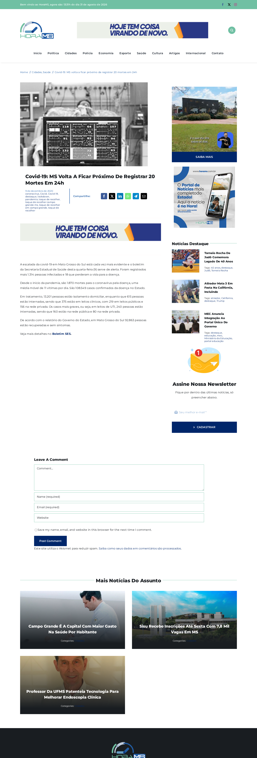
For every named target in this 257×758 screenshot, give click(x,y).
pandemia (31, 199)
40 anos (215, 267)
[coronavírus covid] (84, 83)
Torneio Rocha (219, 270)
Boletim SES (61, 333)
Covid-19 (53, 193)
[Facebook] (104, 196)
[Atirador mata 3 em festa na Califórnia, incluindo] (185, 282)
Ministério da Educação (218, 338)
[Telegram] (136, 196)
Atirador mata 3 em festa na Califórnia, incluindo (218, 288)
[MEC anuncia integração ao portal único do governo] (185, 312)
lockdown (43, 196)
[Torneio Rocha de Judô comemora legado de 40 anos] (185, 251)
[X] (112, 196)
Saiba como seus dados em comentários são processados (140, 548)
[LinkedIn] (120, 196)
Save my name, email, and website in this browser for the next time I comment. (95, 529)
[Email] (144, 196)
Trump (220, 300)
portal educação (214, 341)
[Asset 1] (37, 22)
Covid (43, 193)
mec (219, 335)
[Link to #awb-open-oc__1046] (231, 30)
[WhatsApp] (128, 196)
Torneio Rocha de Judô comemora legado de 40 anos (218, 257)
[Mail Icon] (128, 743)
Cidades (79, 640)
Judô (207, 270)
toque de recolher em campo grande (42, 206)
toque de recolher (49, 199)
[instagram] (235, 4)
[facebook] (222, 4)
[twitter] (229, 4)
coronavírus (32, 193)
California (227, 298)
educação (210, 335)
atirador (215, 298)
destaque (31, 196)
